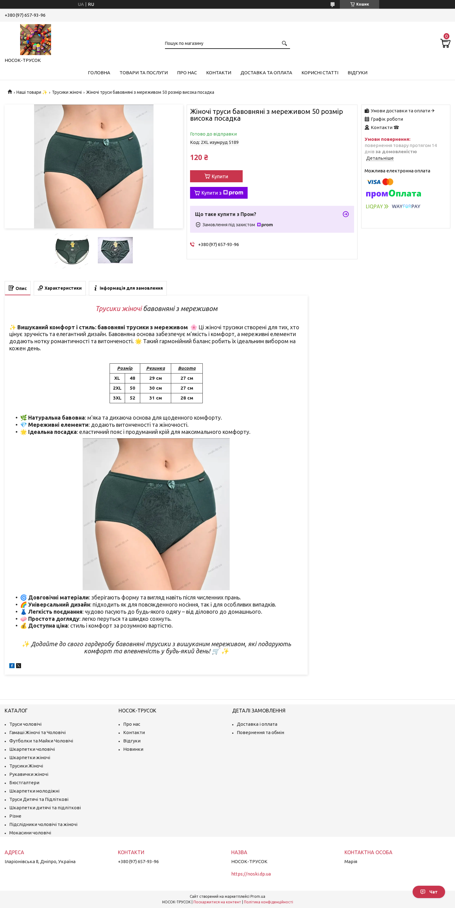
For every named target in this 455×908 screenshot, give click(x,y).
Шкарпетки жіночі (29, 757)
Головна (99, 72)
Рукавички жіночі (28, 774)
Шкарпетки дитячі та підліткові (45, 807)
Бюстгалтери (24, 782)
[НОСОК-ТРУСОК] (36, 38)
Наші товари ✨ (31, 92)
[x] (18, 666)
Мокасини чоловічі (30, 832)
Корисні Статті (319, 72)
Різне (15, 816)
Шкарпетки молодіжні (34, 790)
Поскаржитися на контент (217, 902)
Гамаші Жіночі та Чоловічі (37, 732)
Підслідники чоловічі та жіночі (43, 824)
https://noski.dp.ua (251, 873)
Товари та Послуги (143, 72)
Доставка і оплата (257, 724)
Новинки (133, 749)
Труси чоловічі (25, 724)
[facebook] (12, 666)
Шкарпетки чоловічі (32, 749)
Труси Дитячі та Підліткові (38, 799)
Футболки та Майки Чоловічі (41, 740)
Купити (220, 176)
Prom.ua (257, 896)
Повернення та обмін (260, 732)
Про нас (187, 72)
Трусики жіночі (67, 92)
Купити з (212, 193)
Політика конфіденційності (268, 902)
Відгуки (357, 72)
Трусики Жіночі (26, 765)
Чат (433, 891)
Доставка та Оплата (266, 72)
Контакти (218, 72)
